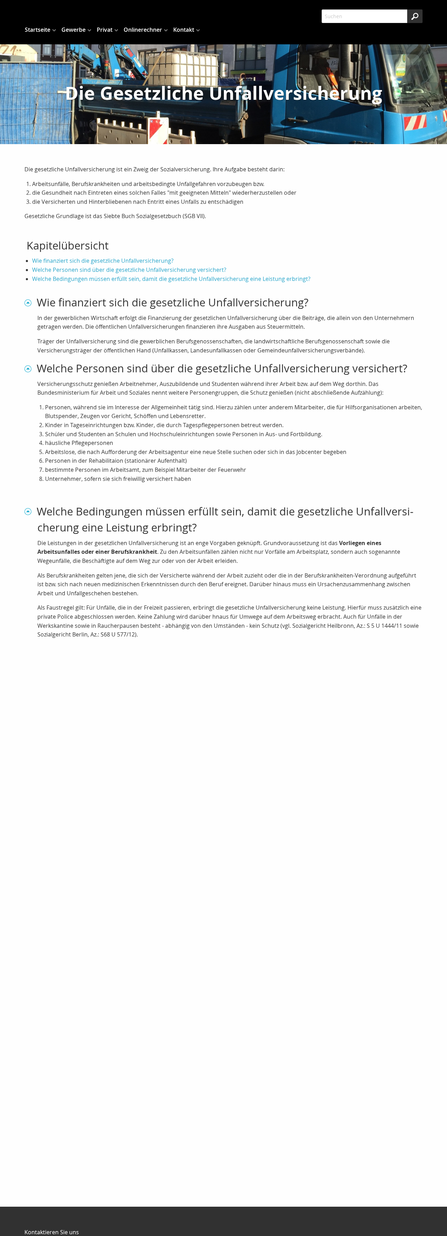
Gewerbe (73, 29)
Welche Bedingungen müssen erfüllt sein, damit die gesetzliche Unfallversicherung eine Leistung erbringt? (171, 279)
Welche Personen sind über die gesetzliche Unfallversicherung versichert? (129, 270)
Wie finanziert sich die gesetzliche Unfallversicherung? (103, 261)
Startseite (37, 29)
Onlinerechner (143, 29)
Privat (104, 29)
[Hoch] (30, 302)
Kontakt (183, 29)
